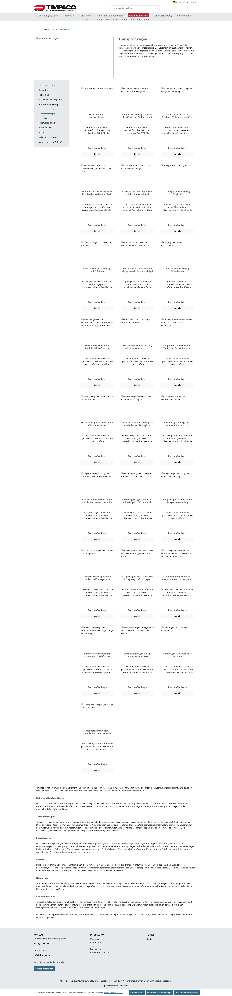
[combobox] (132, 8)
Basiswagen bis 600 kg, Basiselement (177, 269)
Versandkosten (108, 981)
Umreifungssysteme (48, 85)
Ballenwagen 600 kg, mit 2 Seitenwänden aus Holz (177, 424)
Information (97, 935)
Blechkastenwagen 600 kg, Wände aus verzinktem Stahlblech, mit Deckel (137, 655)
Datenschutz (96, 949)
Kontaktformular (57, 962)
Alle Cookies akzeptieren (187, 992)
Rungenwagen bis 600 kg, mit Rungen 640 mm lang (177, 501)
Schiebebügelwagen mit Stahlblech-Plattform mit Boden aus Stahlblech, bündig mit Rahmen (97, 347)
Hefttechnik (44, 94)
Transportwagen (48, 114)
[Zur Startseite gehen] (52, 8)
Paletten (42, 132)
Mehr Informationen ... (113, 993)
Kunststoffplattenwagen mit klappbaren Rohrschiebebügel (137, 269)
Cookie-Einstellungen (99, 952)
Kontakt (150, 939)
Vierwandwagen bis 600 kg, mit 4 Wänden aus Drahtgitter (137, 424)
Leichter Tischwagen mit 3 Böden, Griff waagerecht (97, 578)
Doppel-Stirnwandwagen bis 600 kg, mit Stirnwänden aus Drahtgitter (177, 347)
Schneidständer (47, 109)
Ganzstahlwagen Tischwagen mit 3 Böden (97, 269)
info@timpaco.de (42, 955)
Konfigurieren (136, 992)
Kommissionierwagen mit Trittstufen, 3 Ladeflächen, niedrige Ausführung (97, 655)
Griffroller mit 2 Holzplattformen (97, 115)
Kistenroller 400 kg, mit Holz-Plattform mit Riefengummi (137, 115)
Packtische (45, 118)
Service (150, 935)
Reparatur (43, 90)
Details (97, 154)
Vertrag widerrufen (44, 968)
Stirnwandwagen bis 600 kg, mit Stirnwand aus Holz (137, 347)
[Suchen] (157, 8)
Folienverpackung (47, 122)
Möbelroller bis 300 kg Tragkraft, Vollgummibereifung (178, 115)
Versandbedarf (45, 127)
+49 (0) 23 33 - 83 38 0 (43, 943)
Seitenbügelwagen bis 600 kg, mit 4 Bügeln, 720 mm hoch (137, 501)
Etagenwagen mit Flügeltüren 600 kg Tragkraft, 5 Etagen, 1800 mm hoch (137, 578)
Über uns (94, 939)
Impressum (95, 942)
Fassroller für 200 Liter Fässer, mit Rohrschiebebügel (137, 192)
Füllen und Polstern (47, 137)
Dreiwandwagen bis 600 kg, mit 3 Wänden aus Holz (97, 424)
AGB (92, 945)
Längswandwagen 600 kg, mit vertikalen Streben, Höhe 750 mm (97, 501)
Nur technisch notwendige (159, 992)
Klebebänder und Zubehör (51, 142)
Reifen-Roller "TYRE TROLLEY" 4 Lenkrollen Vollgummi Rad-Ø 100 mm (97, 192)
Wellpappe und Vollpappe (50, 99)
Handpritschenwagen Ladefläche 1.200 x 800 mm (97, 732)
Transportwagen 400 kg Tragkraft (177, 192)
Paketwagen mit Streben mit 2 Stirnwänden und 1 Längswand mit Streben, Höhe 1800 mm (177, 578)
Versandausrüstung (48, 104)
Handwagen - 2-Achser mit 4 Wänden (177, 655)
